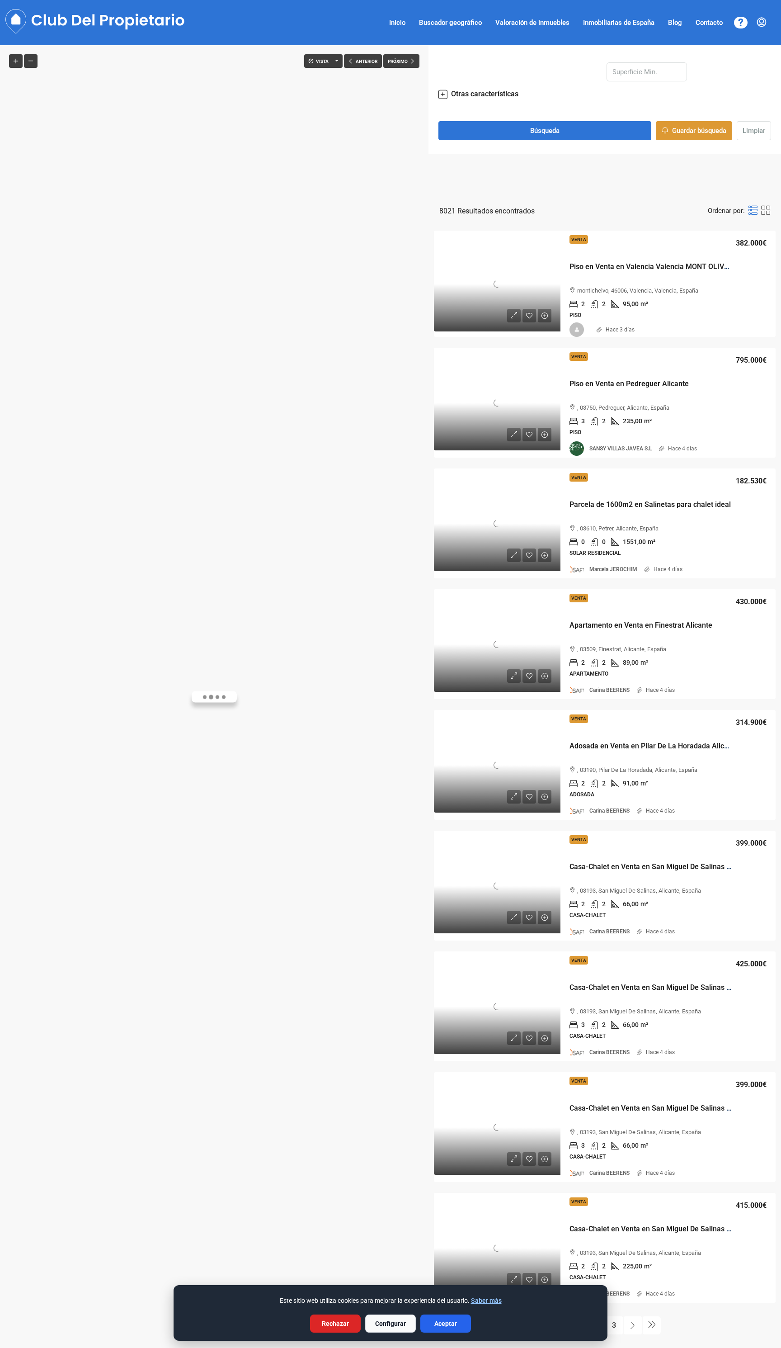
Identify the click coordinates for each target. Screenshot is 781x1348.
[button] (604, 94)
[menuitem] (761, 22)
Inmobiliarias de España (618, 23)
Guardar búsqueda (698, 131)
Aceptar (445, 1323)
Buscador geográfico (450, 23)
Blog (675, 23)
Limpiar (754, 131)
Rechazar (335, 1323)
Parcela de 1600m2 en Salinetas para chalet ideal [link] (650, 504)
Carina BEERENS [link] (609, 690)
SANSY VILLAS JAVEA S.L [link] (620, 448)
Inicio (397, 23)
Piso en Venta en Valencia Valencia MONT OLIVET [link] (651, 266)
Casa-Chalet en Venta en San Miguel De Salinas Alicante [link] (661, 866)
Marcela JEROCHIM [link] (613, 569)
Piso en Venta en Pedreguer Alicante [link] (629, 383)
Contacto (709, 23)
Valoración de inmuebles (532, 23)
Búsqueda (545, 131)
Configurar (390, 1323)
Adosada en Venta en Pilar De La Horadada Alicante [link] (654, 746)
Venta (578, 239)
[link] (497, 283)
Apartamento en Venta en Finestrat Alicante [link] (640, 625)
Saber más (486, 1300)
